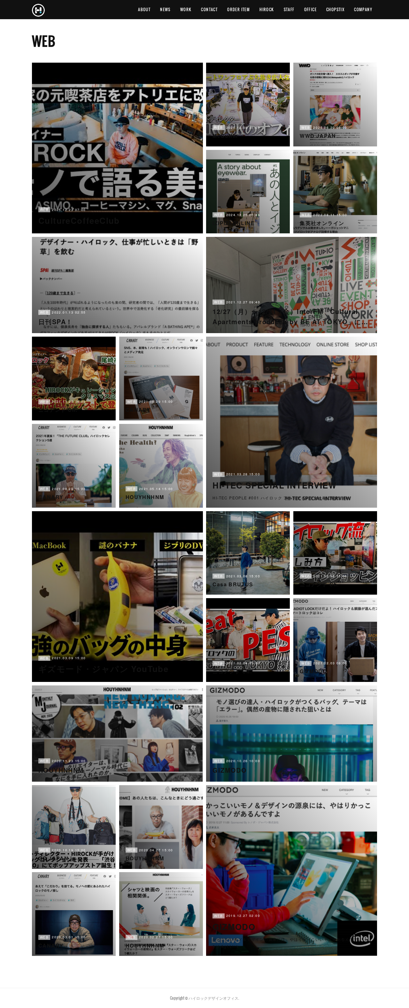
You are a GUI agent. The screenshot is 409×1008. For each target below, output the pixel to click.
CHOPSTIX (335, 9)
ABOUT (144, 9)
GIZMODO (313, 671)
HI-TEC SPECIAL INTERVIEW (274, 485)
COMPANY (363, 9)
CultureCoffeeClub (79, 220)
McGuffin (225, 135)
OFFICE (310, 9)
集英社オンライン (322, 223)
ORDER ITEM (238, 9)
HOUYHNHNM (145, 497)
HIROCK (266, 9)
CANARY (138, 409)
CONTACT (209, 9)
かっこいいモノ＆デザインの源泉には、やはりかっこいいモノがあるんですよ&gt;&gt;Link (287, 942)
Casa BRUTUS (232, 584)
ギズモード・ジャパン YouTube (103, 669)
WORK (186, 9)
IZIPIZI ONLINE (233, 223)
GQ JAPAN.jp (56, 858)
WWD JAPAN (318, 135)
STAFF (289, 9)
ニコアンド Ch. (58, 409)
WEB (44, 209)
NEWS (165, 9)
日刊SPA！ (55, 321)
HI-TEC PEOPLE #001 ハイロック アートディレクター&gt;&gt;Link (280, 497)
